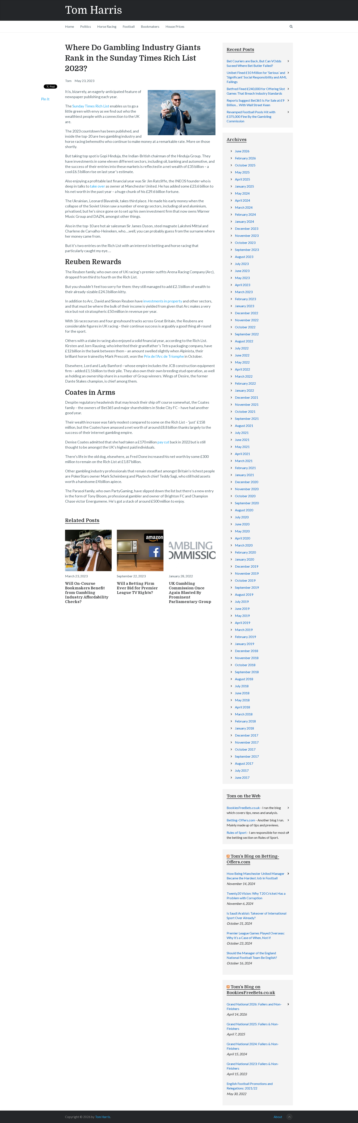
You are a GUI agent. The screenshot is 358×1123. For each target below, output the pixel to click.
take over (97, 186)
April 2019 (242, 623)
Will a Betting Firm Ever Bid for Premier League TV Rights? (137, 588)
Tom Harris (93, 10)
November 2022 (247, 320)
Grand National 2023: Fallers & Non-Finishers (253, 1066)
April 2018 (242, 707)
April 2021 (242, 454)
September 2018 (247, 672)
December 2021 (246, 397)
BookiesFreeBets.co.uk (243, 808)
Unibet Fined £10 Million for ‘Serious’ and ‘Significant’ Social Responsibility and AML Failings (257, 77)
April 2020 (242, 538)
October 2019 (245, 580)
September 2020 (247, 503)
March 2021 (244, 461)
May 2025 (242, 172)
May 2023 (242, 278)
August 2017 (244, 763)
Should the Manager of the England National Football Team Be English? (252, 955)
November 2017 (247, 742)
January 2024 (244, 221)
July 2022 (242, 348)
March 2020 (244, 545)
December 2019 (246, 566)
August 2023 (244, 257)
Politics (85, 26)
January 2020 (244, 559)
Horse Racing (106, 26)
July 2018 (242, 686)
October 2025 (245, 165)
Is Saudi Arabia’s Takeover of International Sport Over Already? (256, 915)
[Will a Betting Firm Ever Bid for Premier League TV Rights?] (140, 550)
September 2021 (247, 418)
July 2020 (242, 517)
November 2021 (247, 404)
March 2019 (244, 630)
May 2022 (242, 362)
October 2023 (245, 242)
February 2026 (245, 158)
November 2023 (247, 235)
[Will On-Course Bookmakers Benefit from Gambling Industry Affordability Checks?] (88, 550)
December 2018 (246, 651)
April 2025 (242, 179)
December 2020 (246, 482)
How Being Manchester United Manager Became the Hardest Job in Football (255, 875)
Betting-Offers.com (241, 820)
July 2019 (242, 601)
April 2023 (242, 285)
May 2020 (242, 531)
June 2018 (242, 693)
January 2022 (244, 390)
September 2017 (247, 756)
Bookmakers (150, 26)
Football (129, 26)
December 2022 (246, 313)
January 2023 (244, 306)
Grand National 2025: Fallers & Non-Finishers (253, 1026)
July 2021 (242, 433)
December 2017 (246, 735)
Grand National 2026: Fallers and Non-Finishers (254, 1006)
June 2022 (242, 355)
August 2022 (244, 341)
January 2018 (244, 728)
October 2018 (245, 665)
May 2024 (242, 193)
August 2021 (244, 425)
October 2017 (245, 749)
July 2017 (242, 770)
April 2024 (242, 200)
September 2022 (247, 334)
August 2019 (244, 594)
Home (69, 26)
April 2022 (242, 369)
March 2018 (244, 714)
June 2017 (242, 777)
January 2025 (244, 186)
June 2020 (242, 524)
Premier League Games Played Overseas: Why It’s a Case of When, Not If (256, 935)
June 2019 (242, 608)
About (278, 1117)
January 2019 (244, 644)
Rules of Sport (237, 832)
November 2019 (247, 573)
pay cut (163, 442)
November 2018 (247, 658)
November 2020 (247, 489)
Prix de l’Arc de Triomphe (164, 356)
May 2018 (242, 700)
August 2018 (244, 679)
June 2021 (242, 440)
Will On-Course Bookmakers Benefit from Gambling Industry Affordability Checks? (87, 592)
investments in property (162, 301)
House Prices (175, 26)
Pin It (45, 99)
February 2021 (245, 468)
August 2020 (244, 510)
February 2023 (245, 299)
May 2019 (242, 615)
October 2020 (245, 496)
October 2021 (245, 411)
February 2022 (245, 383)
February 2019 (245, 637)
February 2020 (245, 552)
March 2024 (244, 207)
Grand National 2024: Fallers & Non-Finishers (253, 1046)
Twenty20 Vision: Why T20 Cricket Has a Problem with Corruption (256, 895)
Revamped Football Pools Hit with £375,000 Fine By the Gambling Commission (251, 116)
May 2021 (242, 447)
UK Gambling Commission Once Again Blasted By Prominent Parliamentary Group (190, 592)
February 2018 (245, 721)
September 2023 (247, 250)
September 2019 (247, 587)
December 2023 (246, 228)
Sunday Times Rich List (90, 106)
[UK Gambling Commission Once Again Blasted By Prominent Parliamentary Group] (192, 550)
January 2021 (244, 475)
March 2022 (244, 376)
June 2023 (242, 271)
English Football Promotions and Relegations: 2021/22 (250, 1086)
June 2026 (242, 151)
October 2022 (245, 327)
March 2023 (244, 292)
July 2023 (242, 264)
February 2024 (245, 214)
